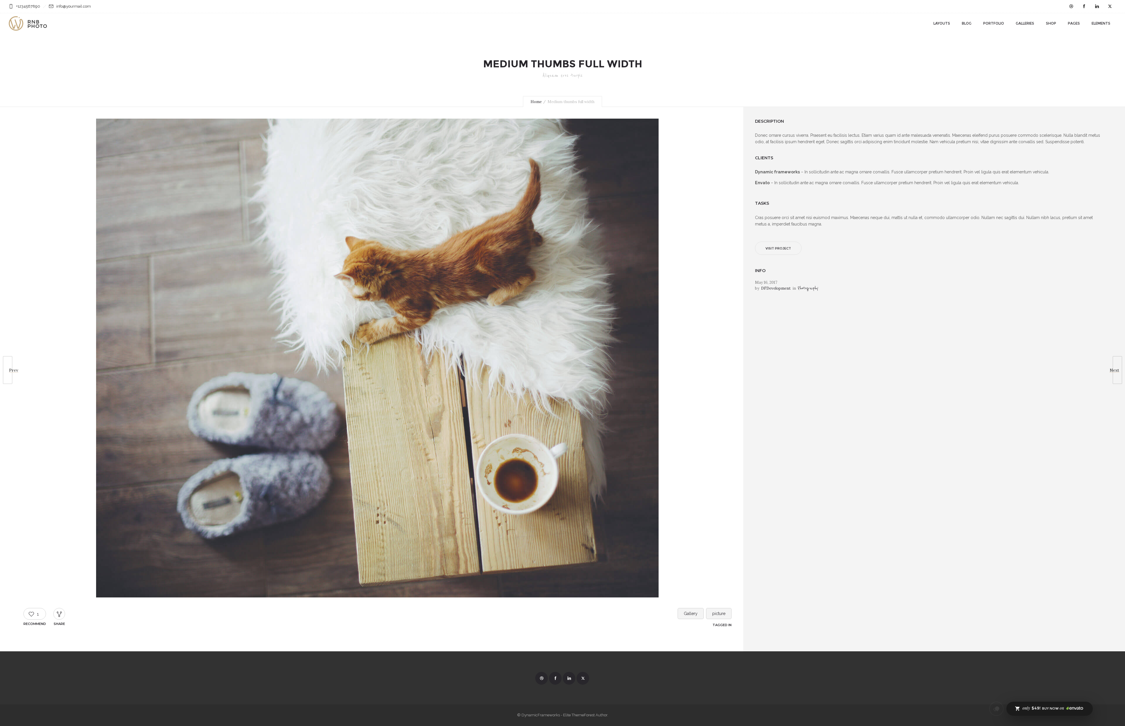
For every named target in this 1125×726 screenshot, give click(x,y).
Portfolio (993, 23)
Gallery (691, 613)
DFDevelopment (776, 288)
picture (718, 613)
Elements (1101, 23)
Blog (966, 23)
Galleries (1025, 23)
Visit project (778, 248)
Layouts (941, 23)
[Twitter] (1109, 6)
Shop (1051, 23)
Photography (808, 288)
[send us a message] (996, 709)
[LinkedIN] (1096, 6)
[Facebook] (1084, 6)
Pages (1074, 23)
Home (536, 101)
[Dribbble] (1071, 6)
